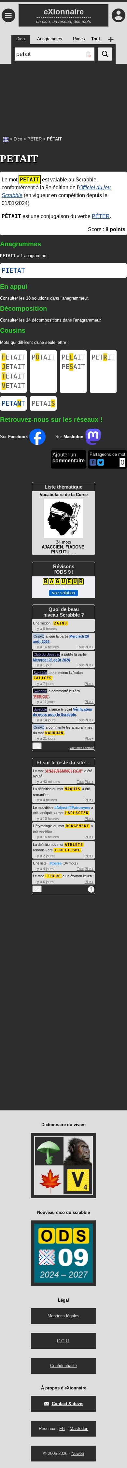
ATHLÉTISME (67, 850)
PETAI (43, 403)
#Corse (55, 863)
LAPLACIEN (77, 813)
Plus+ (89, 647)
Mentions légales (63, 1315)
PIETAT (13, 270)
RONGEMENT (77, 826)
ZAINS (60, 623)
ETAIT (13, 357)
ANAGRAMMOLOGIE (64, 771)
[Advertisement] (63, 96)
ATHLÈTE (74, 845)
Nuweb (77, 1453)
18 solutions (37, 298)
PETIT (103, 357)
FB (62, 1428)
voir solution (63, 592)
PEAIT (73, 357)
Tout (80, 647)
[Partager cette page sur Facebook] (93, 463)
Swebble (40, 673)
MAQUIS (72, 789)
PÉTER (34, 139)
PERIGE (41, 696)
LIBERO (53, 876)
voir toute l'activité (82, 748)
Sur (14, 436)
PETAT (13, 403)
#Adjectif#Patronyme (72, 807)
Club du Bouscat (47, 654)
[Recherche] (105, 54)
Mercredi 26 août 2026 (51, 660)
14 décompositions (44, 320)
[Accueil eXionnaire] (5, 138)
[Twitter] (100, 464)
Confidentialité (63, 1365)
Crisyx (39, 636)
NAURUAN (54, 733)
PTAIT (43, 357)
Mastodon (79, 1428)
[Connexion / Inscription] (118, 15)
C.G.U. (63, 1340)
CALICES (43, 678)
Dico (18, 139)
